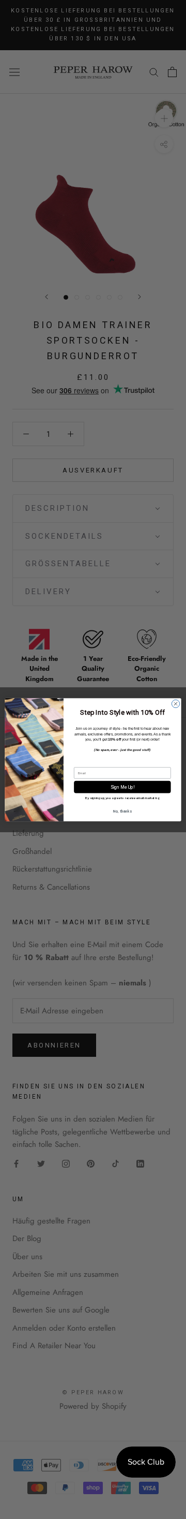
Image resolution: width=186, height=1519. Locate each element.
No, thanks (122, 811)
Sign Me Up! (122, 787)
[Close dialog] (175, 703)
